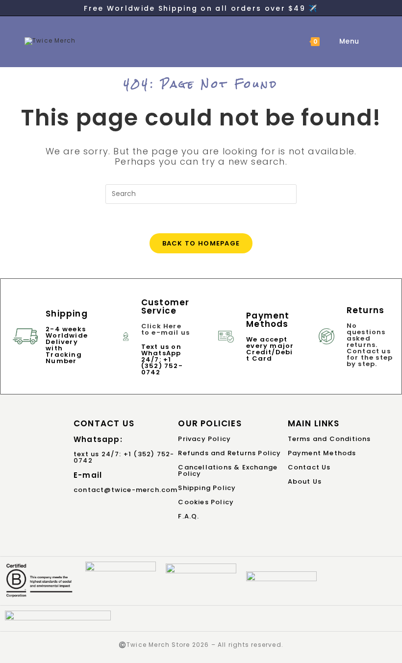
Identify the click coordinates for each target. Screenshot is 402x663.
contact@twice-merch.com (126, 489)
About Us (305, 481)
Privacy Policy (204, 438)
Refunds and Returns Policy (229, 453)
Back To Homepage (201, 243)
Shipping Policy (207, 487)
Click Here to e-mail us (165, 329)
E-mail (88, 475)
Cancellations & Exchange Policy (227, 470)
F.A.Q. (188, 516)
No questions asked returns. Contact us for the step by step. (370, 344)
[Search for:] (367, 41)
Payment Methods (322, 453)
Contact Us (309, 467)
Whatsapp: (98, 439)
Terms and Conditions (329, 438)
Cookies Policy (206, 502)
